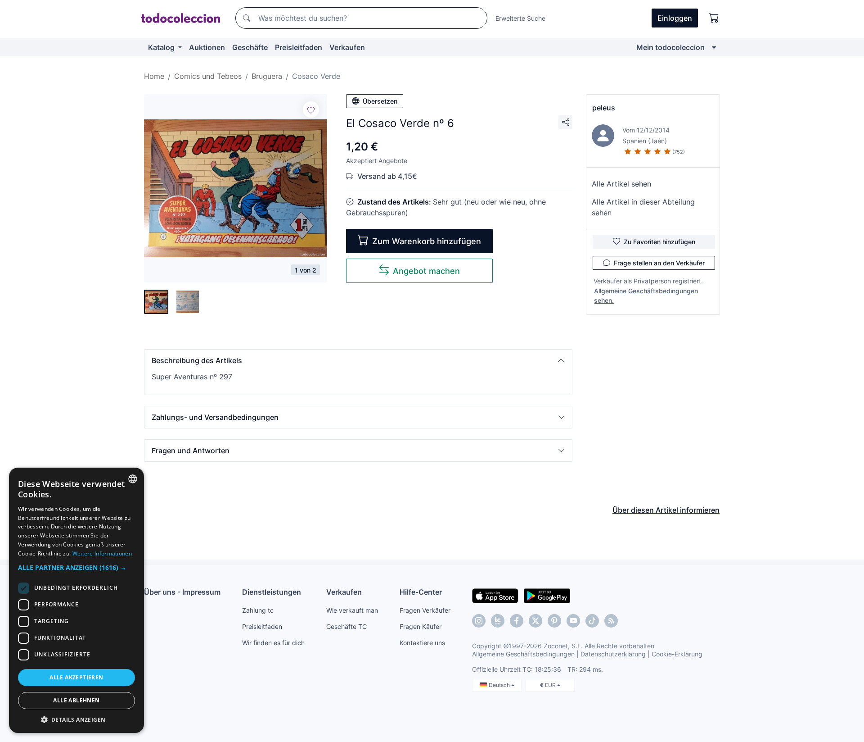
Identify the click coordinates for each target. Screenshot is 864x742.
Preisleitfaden (298, 47)
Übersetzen (380, 101)
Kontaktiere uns (422, 642)
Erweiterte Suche (520, 18)
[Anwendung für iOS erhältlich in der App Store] (495, 595)
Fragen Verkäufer (425, 610)
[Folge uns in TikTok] (592, 621)
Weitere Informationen (102, 553)
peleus (603, 107)
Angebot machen (426, 271)
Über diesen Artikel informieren (666, 509)
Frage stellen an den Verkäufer (659, 263)
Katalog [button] (162, 47)
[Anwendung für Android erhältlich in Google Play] (547, 595)
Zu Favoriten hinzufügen (659, 242)
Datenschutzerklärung (613, 654)
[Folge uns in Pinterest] (554, 621)
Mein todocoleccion (670, 47)
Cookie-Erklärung (677, 654)
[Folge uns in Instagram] (479, 621)
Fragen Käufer (420, 626)
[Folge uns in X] (535, 621)
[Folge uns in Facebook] (516, 621)
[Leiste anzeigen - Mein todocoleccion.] (714, 47)
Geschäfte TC (346, 626)
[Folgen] (311, 109)
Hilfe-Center (421, 591)
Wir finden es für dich (273, 642)
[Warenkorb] (714, 18)
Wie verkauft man (352, 610)
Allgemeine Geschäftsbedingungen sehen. (646, 295)
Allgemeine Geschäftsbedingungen (523, 654)
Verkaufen (347, 47)
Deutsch (500, 685)
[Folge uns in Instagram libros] (497, 621)
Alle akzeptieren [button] (76, 677)
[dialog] (76, 600)
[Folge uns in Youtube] (573, 621)
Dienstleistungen (271, 591)
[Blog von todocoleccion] (611, 621)
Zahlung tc (258, 610)
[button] (358, 360)
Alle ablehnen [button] (76, 700)
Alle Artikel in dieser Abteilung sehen (643, 207)
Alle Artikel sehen (621, 183)
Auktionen (207, 47)
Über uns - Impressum (182, 591)
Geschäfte (250, 47)
